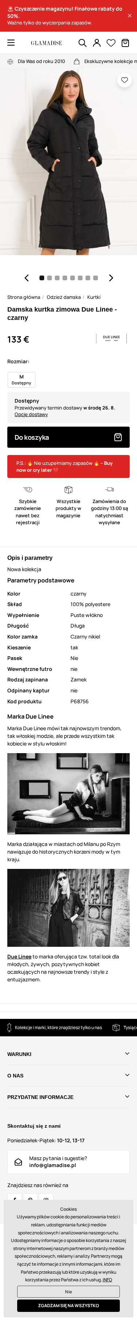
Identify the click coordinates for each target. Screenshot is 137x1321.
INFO (107, 1280)
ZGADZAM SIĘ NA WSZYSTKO (68, 1305)
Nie (68, 1292)
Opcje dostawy (31, 414)
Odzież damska (64, 297)
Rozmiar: (18, 361)
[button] (129, 15)
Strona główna (23, 297)
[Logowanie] (96, 43)
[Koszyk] (125, 43)
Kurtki (93, 297)
